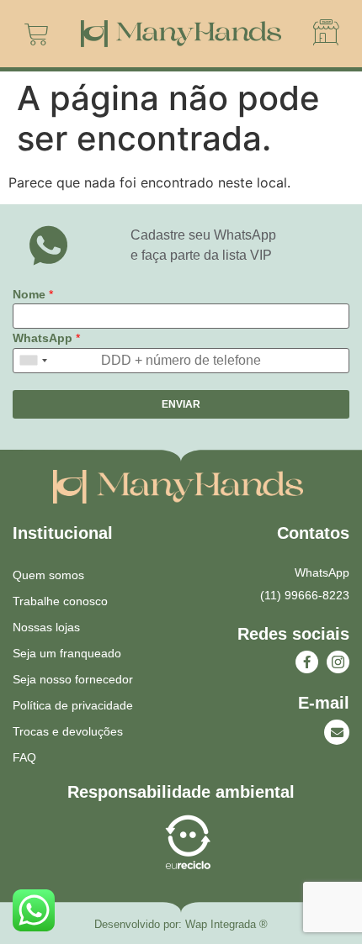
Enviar (181, 404)
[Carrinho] (36, 34)
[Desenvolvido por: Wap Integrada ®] (181, 924)
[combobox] (32, 360)
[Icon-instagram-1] (338, 662)
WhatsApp (46, 338)
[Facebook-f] (306, 662)
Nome (33, 294)
